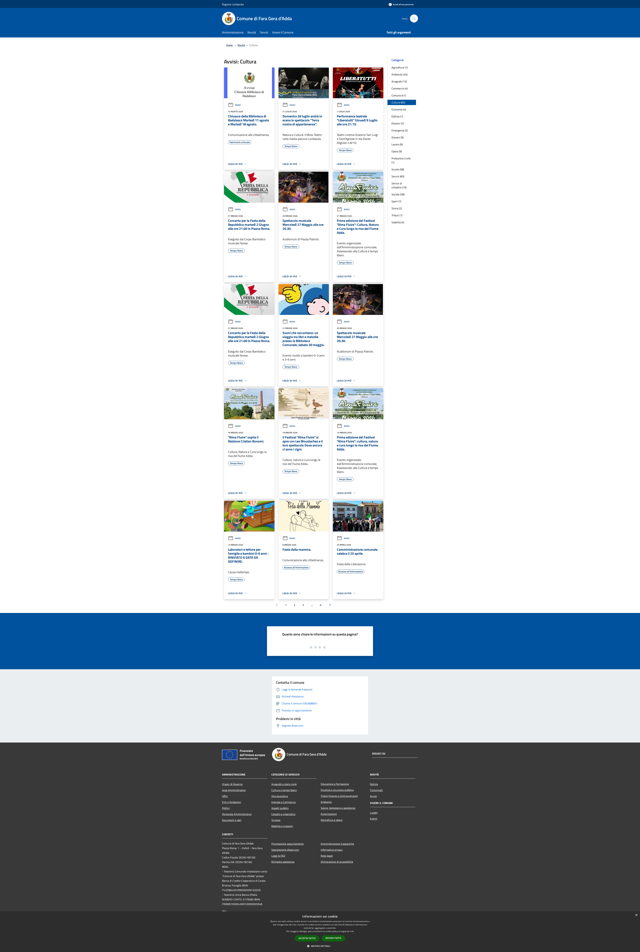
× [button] (636, 915)
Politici (226, 808)
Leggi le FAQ (278, 856)
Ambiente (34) (400, 74)
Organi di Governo (232, 784)
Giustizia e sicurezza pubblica (337, 790)
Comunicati (376, 790)
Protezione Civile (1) (401, 160)
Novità (241, 45)
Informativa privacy (332, 850)
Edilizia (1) (397, 116)
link (352, 931)
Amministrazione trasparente (337, 844)
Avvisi (238, 105)
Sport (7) (396, 201)
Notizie (374, 784)
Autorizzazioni (329, 814)
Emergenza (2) (400, 130)
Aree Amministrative (234, 790)
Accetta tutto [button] (307, 938)
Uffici (225, 796)
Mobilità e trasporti (282, 826)
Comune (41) (399, 95)
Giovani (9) (398, 137)
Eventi (373, 819)
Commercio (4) (400, 88)
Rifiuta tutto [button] (333, 938)
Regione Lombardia (233, 4)
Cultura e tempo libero (284, 790)
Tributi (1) (397, 215)
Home (229, 45)
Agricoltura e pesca (331, 820)
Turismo (275, 820)
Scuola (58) (398, 169)
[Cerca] (414, 18)
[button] (320, 946)
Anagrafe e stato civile (284, 784)
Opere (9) (397, 151)
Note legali (327, 856)
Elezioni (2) (398, 123)
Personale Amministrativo (237, 814)
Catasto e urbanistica (283, 814)
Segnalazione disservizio (285, 850)
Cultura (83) (398, 102)
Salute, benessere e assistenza (338, 808)
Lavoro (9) (397, 144)
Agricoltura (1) (400, 67)
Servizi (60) (398, 176)
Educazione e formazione (335, 784)
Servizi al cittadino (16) (399, 185)
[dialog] (320, 932)
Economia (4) (399, 109)
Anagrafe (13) (399, 81)
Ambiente (326, 802)
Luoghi (374, 813)
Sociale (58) (398, 194)
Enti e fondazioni (231, 802)
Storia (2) (397, 208)
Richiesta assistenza (282, 862)
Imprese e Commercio (283, 802)
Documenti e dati (231, 820)
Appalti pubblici (280, 808)
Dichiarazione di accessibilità (337, 862)
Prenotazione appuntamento (287, 844)
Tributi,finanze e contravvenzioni (339, 796)
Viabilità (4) (398, 222)
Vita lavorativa (279, 796)
